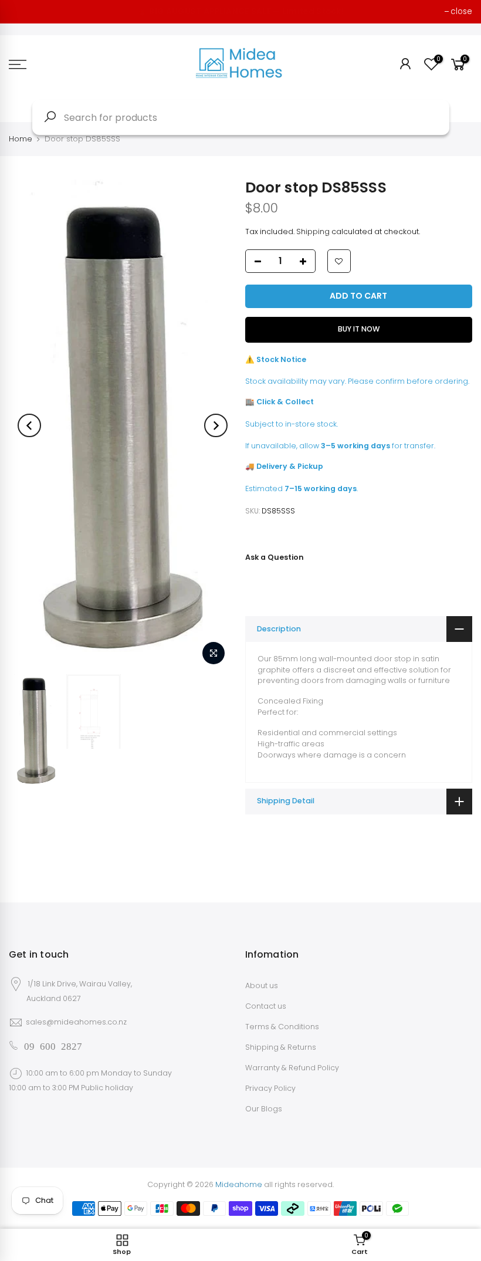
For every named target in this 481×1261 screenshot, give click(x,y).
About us (261, 985)
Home (20, 138)
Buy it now (359, 329)
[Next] (216, 425)
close (461, 11)
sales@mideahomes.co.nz (76, 1022)
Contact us (265, 1006)
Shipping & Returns (280, 1047)
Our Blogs (263, 1109)
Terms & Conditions (282, 1027)
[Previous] (29, 425)
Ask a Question (274, 557)
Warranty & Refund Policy (292, 1068)
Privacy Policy (270, 1088)
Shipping (313, 231)
